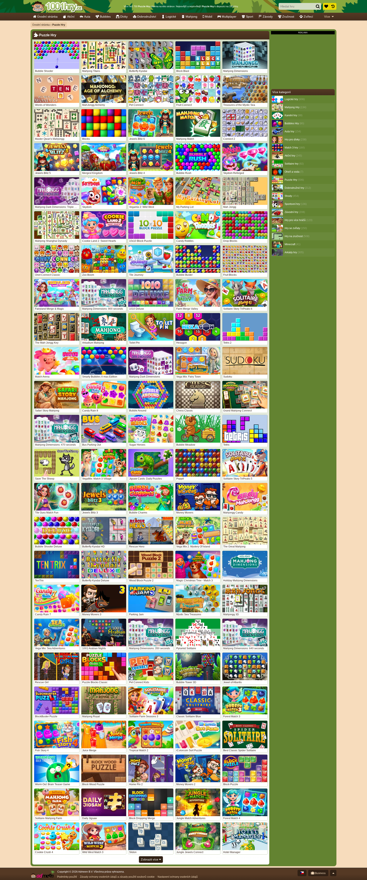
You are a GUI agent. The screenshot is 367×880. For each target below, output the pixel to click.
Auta (87, 16)
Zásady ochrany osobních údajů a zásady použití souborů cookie (117, 876)
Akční (71, 16)
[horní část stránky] (333, 873)
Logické (171, 16)
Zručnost (288, 16)
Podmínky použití (67, 876)
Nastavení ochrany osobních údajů (178, 876)
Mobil (208, 16)
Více (327, 16)
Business (320, 873)
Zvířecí (308, 16)
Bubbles (105, 16)
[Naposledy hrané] (333, 6)
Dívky (124, 16)
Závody (268, 16)
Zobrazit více (150, 859)
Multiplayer (229, 16)
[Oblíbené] (326, 6)
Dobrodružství (146, 16)
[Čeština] (302, 873)
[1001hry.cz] (57, 6)
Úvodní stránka (47, 16)
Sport (249, 16)
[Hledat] (317, 6)
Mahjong (191, 16)
